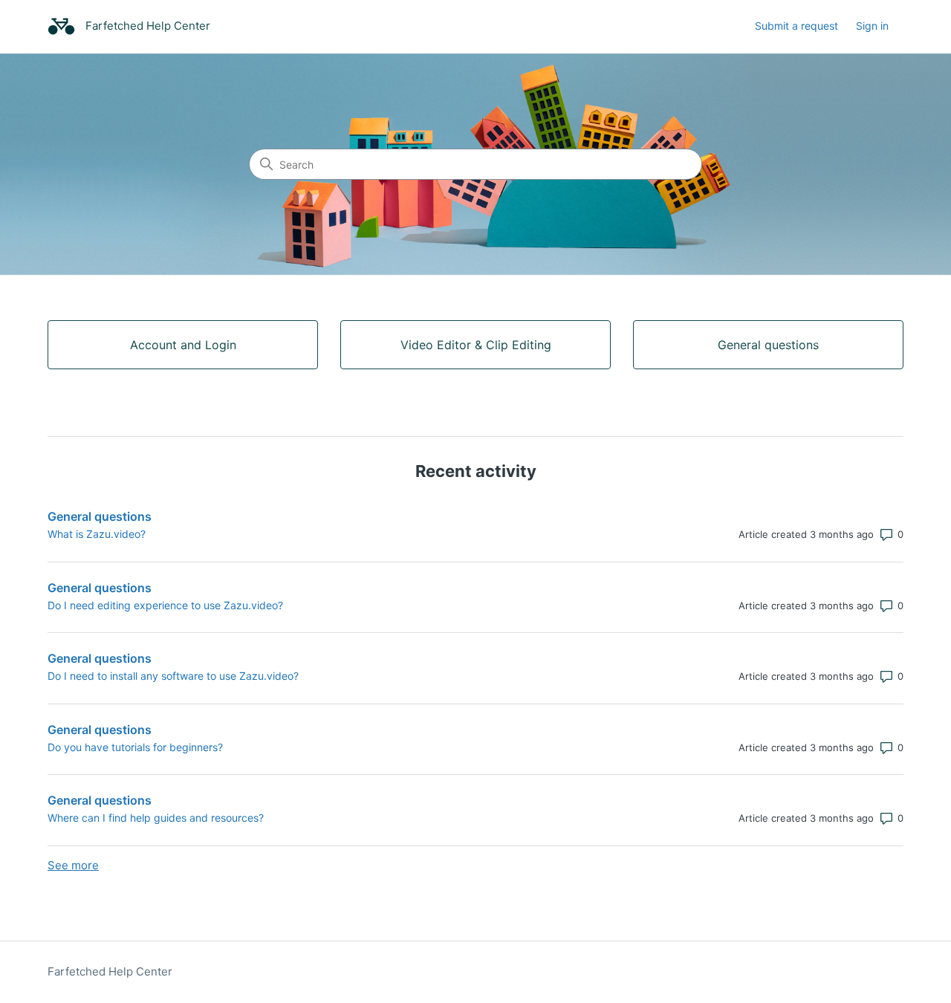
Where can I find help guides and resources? (156, 817)
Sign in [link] (872, 25)
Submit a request (796, 25)
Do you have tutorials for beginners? (135, 747)
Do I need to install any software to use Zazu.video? (173, 675)
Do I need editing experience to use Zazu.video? (165, 605)
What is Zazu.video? (97, 534)
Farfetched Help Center (110, 971)
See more (73, 865)
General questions (100, 516)
